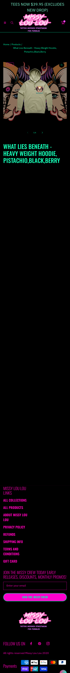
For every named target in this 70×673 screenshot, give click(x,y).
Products (16, 44)
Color (6, 195)
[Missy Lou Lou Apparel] (35, 23)
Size (5, 178)
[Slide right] (42, 132)
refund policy (22, 358)
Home (6, 44)
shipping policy (44, 358)
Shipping (7, 172)
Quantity (7, 216)
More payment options (35, 245)
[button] (4, 22)
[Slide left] (27, 132)
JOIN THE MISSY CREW (35, 597)
